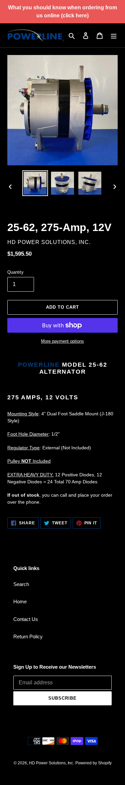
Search (21, 584)
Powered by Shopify (93, 763)
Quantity (15, 272)
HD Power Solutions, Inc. (51, 763)
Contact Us (25, 619)
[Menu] (114, 35)
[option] (35, 183)
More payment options (62, 341)
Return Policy (28, 636)
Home (20, 601)
